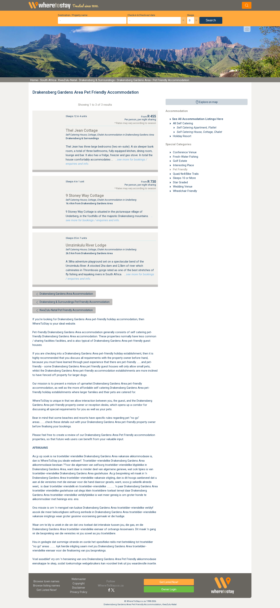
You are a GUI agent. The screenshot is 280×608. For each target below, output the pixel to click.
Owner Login (168, 589)
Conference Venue (184, 152)
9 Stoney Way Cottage (85, 195)
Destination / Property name (72, 15)
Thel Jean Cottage (82, 130)
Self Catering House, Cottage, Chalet (199, 132)
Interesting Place (183, 165)
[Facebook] (109, 590)
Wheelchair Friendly (184, 191)
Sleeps (190, 15)
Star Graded (180, 182)
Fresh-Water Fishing (185, 156)
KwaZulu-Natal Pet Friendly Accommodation (66, 310)
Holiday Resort (181, 136)
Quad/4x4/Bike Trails (185, 174)
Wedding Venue (182, 186)
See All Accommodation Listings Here (197, 119)
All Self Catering (182, 123)
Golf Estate (179, 161)
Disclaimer (78, 587)
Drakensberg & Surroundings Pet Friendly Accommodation (74, 301)
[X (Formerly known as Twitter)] (112, 590)
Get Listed (47, 590)
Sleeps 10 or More (184, 178)
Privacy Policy (78, 592)
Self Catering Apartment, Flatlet (196, 127)
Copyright (79, 583)
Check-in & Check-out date (141, 15)
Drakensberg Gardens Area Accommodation (66, 293)
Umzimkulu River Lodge (86, 245)
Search (211, 20)
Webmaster (78, 579)
